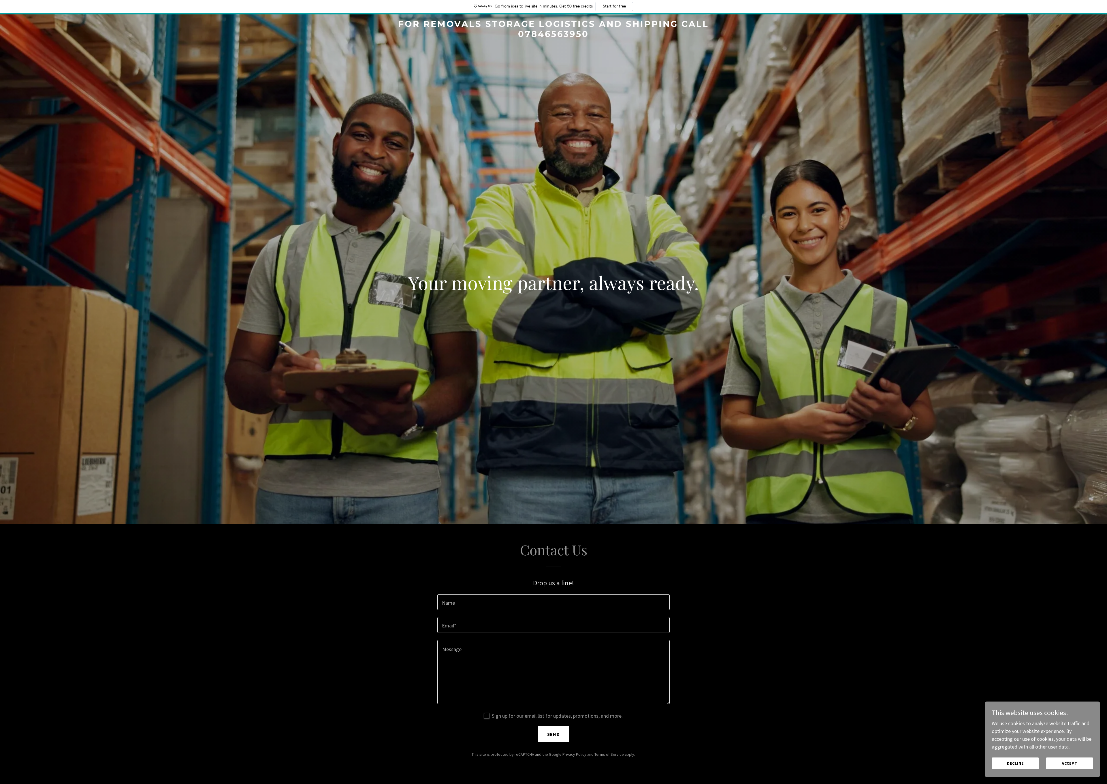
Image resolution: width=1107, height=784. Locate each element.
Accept (1069, 763)
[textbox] (553, 602)
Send (553, 734)
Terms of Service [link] (609, 754)
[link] (553, 35)
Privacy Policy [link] (574, 754)
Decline (1015, 763)
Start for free (614, 6)
